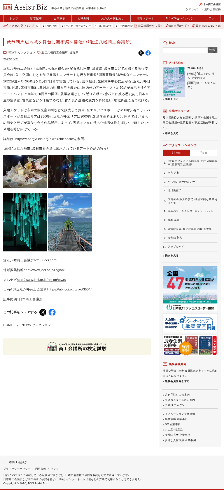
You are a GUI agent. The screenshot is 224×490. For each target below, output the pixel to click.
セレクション (180, 18)
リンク (55, 468)
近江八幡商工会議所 (54, 52)
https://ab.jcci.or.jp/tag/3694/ (70, 289)
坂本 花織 (174, 220)
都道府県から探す (179, 25)
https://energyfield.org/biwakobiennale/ (44, 139)
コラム (210, 18)
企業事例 (59, 18)
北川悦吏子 (96, 26)
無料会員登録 (212, 9)
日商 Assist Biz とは (208, 25)
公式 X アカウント (176, 405)
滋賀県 (74, 52)
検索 (212, 49)
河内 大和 (43, 26)
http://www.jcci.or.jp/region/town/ (41, 280)
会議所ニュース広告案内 (180, 399)
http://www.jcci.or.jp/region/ (44, 270)
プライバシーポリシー (17, 468)
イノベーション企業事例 (180, 413)
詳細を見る (172, 99)
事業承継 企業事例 (176, 419)
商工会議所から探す (150, 25)
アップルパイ (176, 246)
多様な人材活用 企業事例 (180, 440)
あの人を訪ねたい (113, 18)
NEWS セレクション (21, 52)
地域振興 (83, 18)
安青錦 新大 (175, 237)
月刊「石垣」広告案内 (177, 394)
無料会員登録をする (177, 381)
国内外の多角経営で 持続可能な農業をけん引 (192, 201)
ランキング (21, 25)
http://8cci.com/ (46, 260)
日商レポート (145, 18)
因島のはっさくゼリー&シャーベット (191, 211)
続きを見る (172, 255)
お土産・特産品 (174, 429)
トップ (13, 18)
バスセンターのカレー (69, 26)
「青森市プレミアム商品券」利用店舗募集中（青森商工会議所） (192, 162)
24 (176, 152)
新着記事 (36, 18)
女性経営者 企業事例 (177, 434)
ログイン (194, 9)
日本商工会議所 (31, 299)
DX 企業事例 (173, 424)
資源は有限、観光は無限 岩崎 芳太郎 (190, 228)
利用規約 (40, 468)
